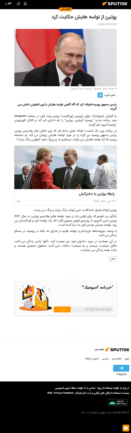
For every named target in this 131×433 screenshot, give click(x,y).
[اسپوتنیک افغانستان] (116, 7)
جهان (112, 259)
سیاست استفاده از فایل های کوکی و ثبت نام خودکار (102, 393)
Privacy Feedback (64, 393)
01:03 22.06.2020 (107, 24)
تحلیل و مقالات (92, 359)
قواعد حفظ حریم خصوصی (69, 388)
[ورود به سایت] (25, 3)
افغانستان (116, 359)
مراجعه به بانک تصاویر (81, 89)
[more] (18, 201)
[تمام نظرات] (125, 428)
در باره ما (124, 388)
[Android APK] (117, 403)
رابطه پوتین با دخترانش (97, 194)
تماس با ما (90, 388)
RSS (49, 393)
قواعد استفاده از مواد (108, 388)
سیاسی (105, 359)
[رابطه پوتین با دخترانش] (65, 167)
